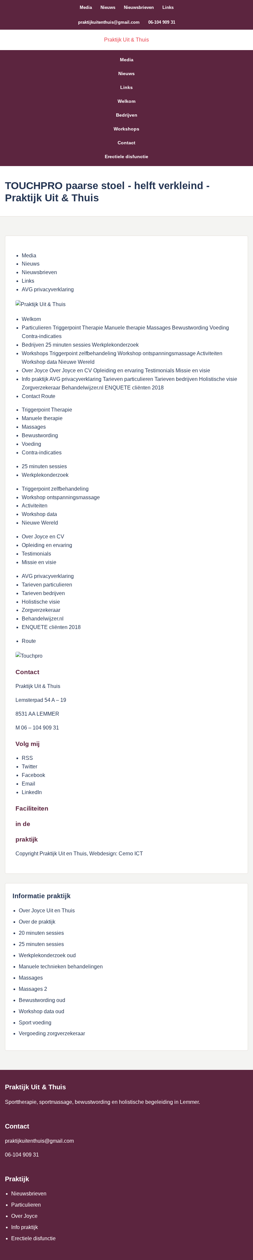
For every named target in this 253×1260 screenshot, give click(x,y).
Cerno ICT (131, 853)
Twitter (29, 766)
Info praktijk (24, 1227)
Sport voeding (35, 1022)
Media (86, 7)
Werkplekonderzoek (45, 475)
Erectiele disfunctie (126, 156)
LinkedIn (32, 792)
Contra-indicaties (42, 452)
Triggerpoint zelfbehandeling (55, 489)
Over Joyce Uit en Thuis (47, 910)
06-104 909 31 (161, 22)
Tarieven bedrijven (43, 593)
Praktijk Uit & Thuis (126, 40)
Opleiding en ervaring (47, 545)
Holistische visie (41, 602)
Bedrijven (126, 115)
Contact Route (38, 396)
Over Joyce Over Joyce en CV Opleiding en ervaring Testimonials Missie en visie (116, 370)
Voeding (31, 444)
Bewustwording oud (42, 1000)
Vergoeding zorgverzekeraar (52, 1033)
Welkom (126, 101)
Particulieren (26, 1205)
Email (28, 784)
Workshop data (39, 514)
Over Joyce (24, 1216)
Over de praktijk (37, 922)
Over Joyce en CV (43, 536)
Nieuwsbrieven (139, 7)
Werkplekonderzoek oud (47, 955)
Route (29, 641)
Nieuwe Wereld (40, 523)
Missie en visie (39, 562)
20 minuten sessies (41, 933)
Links (168, 7)
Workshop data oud (41, 1011)
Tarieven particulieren (47, 584)
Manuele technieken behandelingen (61, 966)
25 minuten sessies (44, 466)
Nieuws (107, 7)
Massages (34, 427)
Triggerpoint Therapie (47, 410)
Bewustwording (40, 435)
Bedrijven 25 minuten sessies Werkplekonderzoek (80, 345)
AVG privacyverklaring (48, 289)
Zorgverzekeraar (41, 610)
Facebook (33, 775)
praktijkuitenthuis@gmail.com (109, 22)
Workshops (126, 128)
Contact (126, 142)
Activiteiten (34, 505)
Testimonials (36, 554)
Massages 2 (33, 989)
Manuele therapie (42, 418)
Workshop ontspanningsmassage (61, 497)
